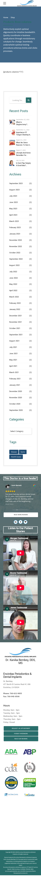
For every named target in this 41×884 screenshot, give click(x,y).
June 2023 (13, 202)
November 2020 (15, 397)
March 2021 (14, 372)
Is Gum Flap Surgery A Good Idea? (23, 164)
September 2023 (16, 183)
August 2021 (14, 341)
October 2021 (14, 328)
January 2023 (14, 234)
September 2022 (16, 259)
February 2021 (15, 378)
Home (5, 17)
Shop (13, 17)
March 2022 (14, 297)
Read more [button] (9, 504)
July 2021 (13, 347)
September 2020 (16, 410)
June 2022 (13, 278)
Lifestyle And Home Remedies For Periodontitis (23, 154)
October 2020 (14, 404)
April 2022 (13, 290)
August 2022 (14, 265)
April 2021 (13, 366)
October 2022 (14, 252)
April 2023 (13, 215)
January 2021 (14, 385)
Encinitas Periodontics (24, 852)
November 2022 (15, 246)
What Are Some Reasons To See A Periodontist (23, 143)
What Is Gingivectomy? (21, 123)
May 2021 (13, 360)
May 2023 (13, 208)
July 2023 (13, 196)
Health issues (16, 457)
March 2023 (14, 221)
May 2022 (13, 284)
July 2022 (13, 271)
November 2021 (15, 322)
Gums (23, 452)
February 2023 (15, 227)
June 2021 (13, 353)
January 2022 (14, 309)
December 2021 (15, 315)
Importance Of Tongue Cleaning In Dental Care (23, 133)
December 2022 (15, 240)
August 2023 (14, 190)
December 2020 (15, 391)
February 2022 (15, 303)
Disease (14, 452)
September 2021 (16, 334)
